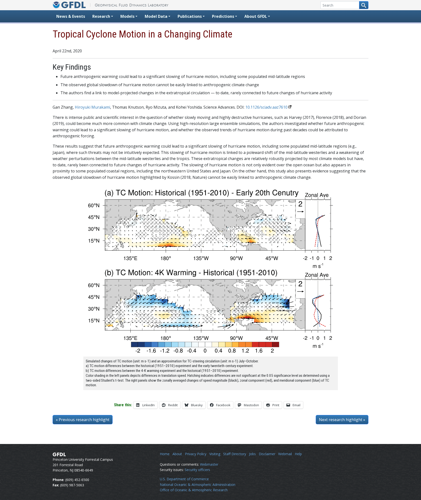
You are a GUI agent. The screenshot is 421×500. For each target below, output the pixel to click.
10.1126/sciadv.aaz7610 (266, 107)
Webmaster (209, 464)
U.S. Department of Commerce (184, 479)
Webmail (285, 454)
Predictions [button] (223, 16)
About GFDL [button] (255, 16)
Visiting (214, 454)
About (177, 454)
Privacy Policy (195, 454)
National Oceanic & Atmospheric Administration (197, 484)
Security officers (197, 469)
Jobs (252, 454)
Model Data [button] (156, 16)
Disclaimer (267, 454)
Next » (342, 419)
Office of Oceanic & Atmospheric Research (194, 490)
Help (298, 454)
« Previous (82, 419)
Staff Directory (234, 454)
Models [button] (127, 16)
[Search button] (363, 5)
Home (165, 454)
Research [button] (101, 16)
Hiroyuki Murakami (92, 107)
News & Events (70, 16)
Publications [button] (190, 16)
